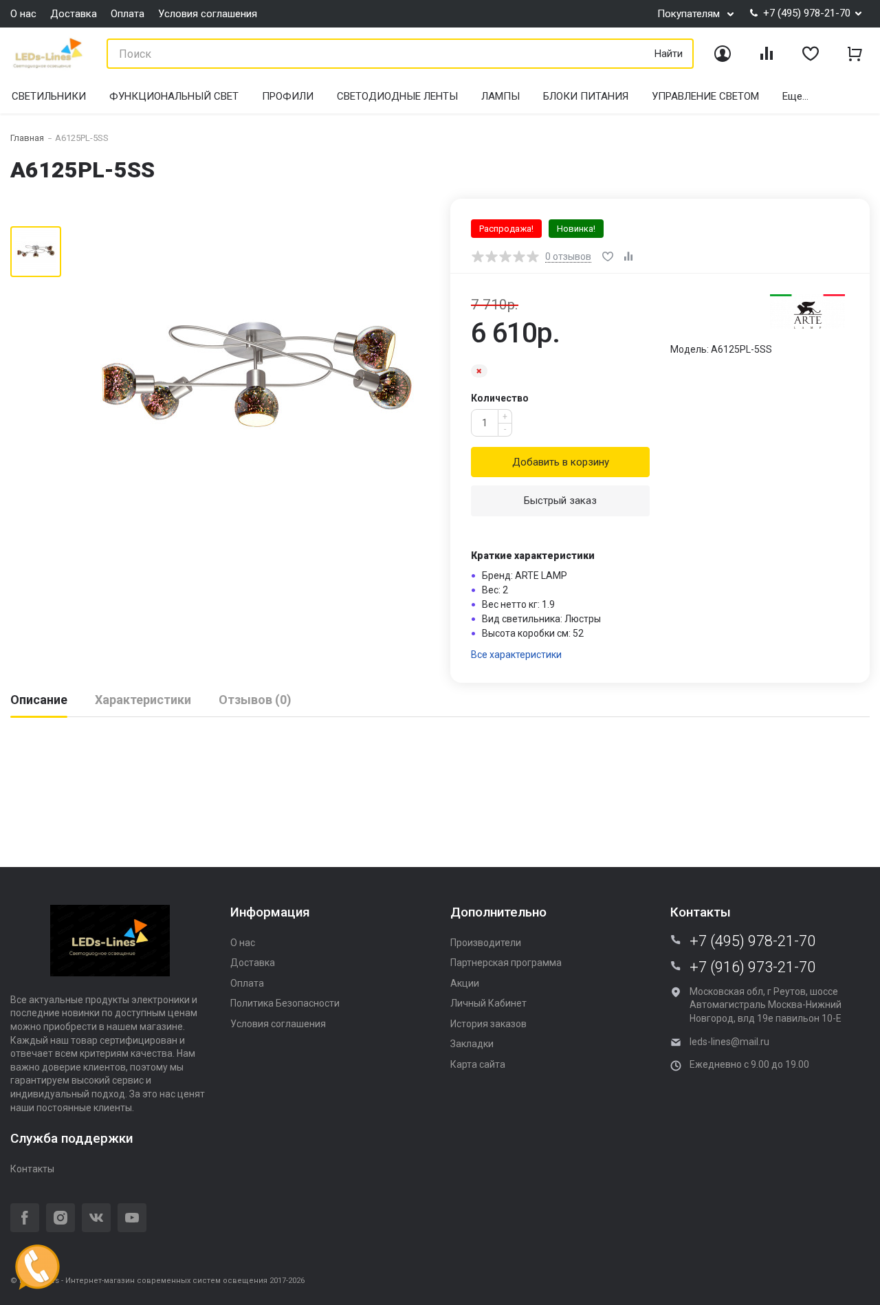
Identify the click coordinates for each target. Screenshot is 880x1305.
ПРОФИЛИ (288, 96)
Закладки (472, 1043)
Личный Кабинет (488, 1003)
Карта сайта (477, 1064)
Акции (464, 983)
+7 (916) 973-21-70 (752, 967)
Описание (38, 699)
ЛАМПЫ (500, 96)
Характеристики (143, 699)
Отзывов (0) (255, 699)
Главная (27, 138)
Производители (485, 942)
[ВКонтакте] (96, 1217)
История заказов (488, 1023)
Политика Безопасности (285, 1003)
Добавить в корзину (560, 462)
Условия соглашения (207, 14)
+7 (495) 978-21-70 (752, 941)
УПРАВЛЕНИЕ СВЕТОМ (705, 96)
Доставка (73, 14)
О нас (23, 14)
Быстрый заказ (560, 500)
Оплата (127, 14)
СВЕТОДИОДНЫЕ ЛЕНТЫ (397, 96)
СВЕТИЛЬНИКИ (49, 96)
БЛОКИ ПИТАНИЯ (585, 96)
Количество (500, 398)
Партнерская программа (506, 962)
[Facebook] (24, 1217)
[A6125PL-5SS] (256, 370)
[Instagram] (60, 1217)
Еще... (795, 96)
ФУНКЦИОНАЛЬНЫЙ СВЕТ (174, 96)
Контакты (32, 1168)
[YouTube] (132, 1217)
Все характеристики (516, 654)
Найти (668, 53)
